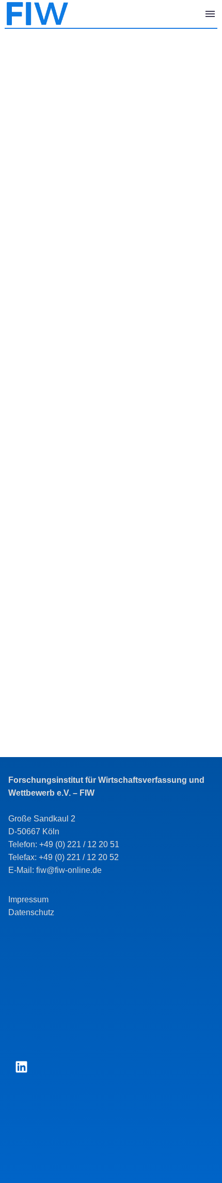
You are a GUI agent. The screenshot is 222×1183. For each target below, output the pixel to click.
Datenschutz (31, 912)
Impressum (28, 899)
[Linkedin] (21, 1067)
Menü (210, 14)
